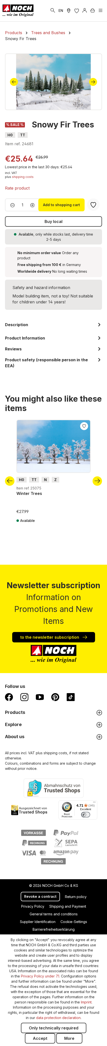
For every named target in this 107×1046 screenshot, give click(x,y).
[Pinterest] (55, 697)
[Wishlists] (77, 11)
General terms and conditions (54, 914)
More (69, 1038)
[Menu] (101, 11)
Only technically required (53, 1027)
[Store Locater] (69, 11)
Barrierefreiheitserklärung (54, 929)
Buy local (53, 221)
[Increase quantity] (34, 204)
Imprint (86, 1002)
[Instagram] (24, 697)
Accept (40, 1038)
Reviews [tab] (13, 348)
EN (60, 10)
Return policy (76, 897)
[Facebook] (9, 697)
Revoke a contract (40, 896)
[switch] (85, 814)
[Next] (93, 82)
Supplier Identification (37, 922)
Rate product (17, 188)
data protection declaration (58, 1018)
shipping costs (23, 177)
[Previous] (14, 82)
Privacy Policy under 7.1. (40, 976)
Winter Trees (29, 493)
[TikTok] (71, 697)
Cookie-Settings (73, 922)
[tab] (53, 326)
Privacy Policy (32, 906)
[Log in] (85, 11)
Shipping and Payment (67, 906)
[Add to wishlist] (84, 425)
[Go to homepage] (18, 10)
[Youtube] (40, 697)
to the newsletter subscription (50, 637)
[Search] (53, 11)
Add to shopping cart (61, 205)
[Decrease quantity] (11, 204)
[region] (53, 81)
